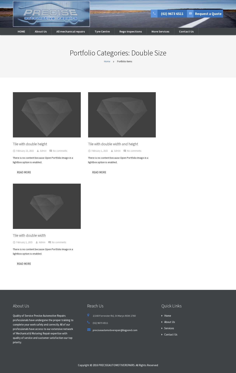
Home (107, 61)
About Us (169, 322)
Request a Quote (208, 13)
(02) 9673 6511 (172, 13)
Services (169, 328)
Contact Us (170, 334)
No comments (60, 150)
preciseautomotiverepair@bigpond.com (115, 330)
